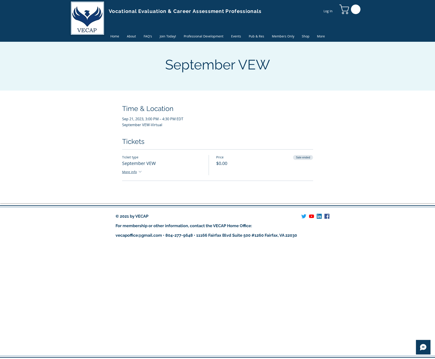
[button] (256, 36)
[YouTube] (311, 216)
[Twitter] (303, 216)
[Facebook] (326, 216)
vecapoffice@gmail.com (139, 235)
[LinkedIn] (319, 216)
